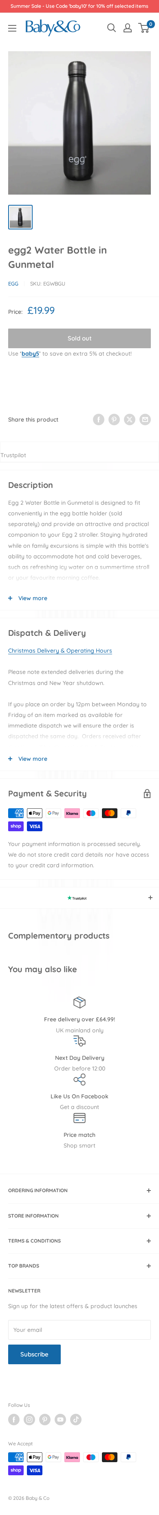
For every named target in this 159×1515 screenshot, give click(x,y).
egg (13, 283)
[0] (144, 28)
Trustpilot (13, 455)
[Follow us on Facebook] (14, 1419)
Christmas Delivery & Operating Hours (60, 650)
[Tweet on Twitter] (129, 419)
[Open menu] (12, 28)
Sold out (80, 338)
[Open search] (111, 27)
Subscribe (34, 1354)
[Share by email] (145, 419)
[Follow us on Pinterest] (45, 1419)
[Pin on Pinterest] (114, 419)
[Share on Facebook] (98, 419)
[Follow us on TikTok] (76, 1419)
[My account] (128, 27)
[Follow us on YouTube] (60, 1419)
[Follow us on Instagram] (29, 1419)
